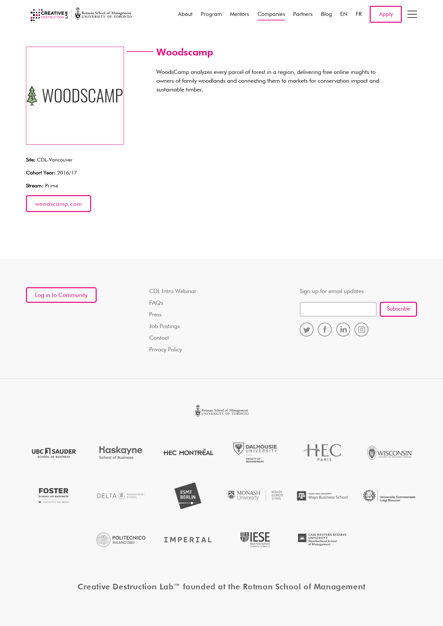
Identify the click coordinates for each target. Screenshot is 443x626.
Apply (386, 14)
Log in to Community (61, 295)
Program (211, 14)
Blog (326, 14)
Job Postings (164, 326)
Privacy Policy (165, 350)
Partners (303, 14)
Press (155, 315)
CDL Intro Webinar (172, 291)
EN (343, 14)
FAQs (156, 303)
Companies (271, 14)
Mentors (239, 14)
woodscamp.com (58, 204)
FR (359, 14)
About (185, 14)
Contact (159, 338)
